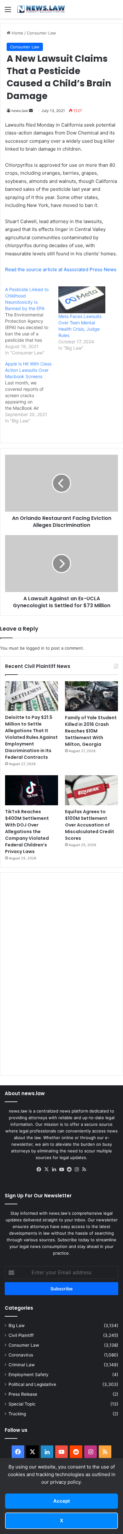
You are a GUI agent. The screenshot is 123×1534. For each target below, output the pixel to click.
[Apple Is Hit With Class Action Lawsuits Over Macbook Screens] (31, 392)
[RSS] (84, 1169)
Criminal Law (22, 1364)
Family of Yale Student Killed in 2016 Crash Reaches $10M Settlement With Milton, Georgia (91, 730)
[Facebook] (39, 1169)
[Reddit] (69, 1169)
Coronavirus (21, 1354)
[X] (46, 1169)
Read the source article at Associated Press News (60, 269)
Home (16, 32)
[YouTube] (61, 1169)
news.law (19, 110)
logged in (35, 648)
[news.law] (41, 9)
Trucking (17, 1413)
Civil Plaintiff (21, 1335)
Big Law (17, 1325)
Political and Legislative (32, 1384)
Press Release (23, 1394)
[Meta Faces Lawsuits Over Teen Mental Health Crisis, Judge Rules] (81, 299)
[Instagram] (76, 1169)
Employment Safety (29, 1374)
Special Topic (22, 1403)
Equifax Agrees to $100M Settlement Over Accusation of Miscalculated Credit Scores (89, 824)
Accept (61, 1501)
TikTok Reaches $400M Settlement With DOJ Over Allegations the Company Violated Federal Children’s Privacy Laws (27, 831)
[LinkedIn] (54, 1169)
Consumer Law (41, 32)
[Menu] (8, 11)
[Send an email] (31, 110)
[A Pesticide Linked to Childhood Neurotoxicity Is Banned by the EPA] (31, 321)
